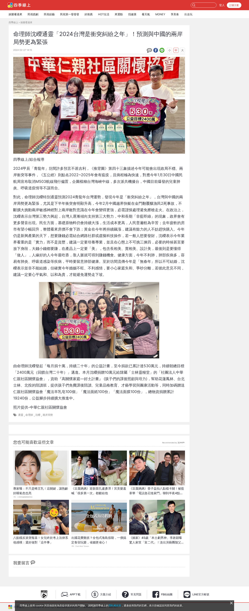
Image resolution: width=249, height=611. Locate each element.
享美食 (175, 14)
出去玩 (188, 14)
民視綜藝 (49, 14)
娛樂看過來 (15, 14)
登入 (222, 5)
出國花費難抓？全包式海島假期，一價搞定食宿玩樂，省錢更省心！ (98, 540)
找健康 (132, 14)
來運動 (119, 14)
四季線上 (13, 22)
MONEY (160, 14)
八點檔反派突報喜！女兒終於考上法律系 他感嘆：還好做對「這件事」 (41, 540)
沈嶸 (37, 414)
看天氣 (146, 14)
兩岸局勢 (48, 414)
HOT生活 (103, 14)
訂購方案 (234, 5)
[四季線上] (19, 5)
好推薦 (89, 14)
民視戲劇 (33, 14)
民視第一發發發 (69, 14)
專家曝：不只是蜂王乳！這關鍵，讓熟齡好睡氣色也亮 (40, 491)
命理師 (29, 414)
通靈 (20, 414)
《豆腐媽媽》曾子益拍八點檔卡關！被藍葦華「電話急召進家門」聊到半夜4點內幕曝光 (156, 492)
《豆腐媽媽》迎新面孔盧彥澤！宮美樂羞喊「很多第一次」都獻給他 (98, 491)
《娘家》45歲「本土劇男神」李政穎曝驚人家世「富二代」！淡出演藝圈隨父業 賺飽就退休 (157, 542)
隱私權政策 (114, 605)
